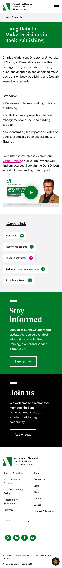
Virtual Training (13, 160)
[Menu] (56, 7)
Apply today (23, 434)
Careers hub (16, 223)
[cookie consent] (55, 561)
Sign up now (23, 361)
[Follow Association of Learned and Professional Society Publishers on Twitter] (8, 538)
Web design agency (12, 564)
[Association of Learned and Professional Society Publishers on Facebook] (24, 538)
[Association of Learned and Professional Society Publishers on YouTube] (33, 538)
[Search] (27, 520)
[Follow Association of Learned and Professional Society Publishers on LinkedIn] (16, 538)
